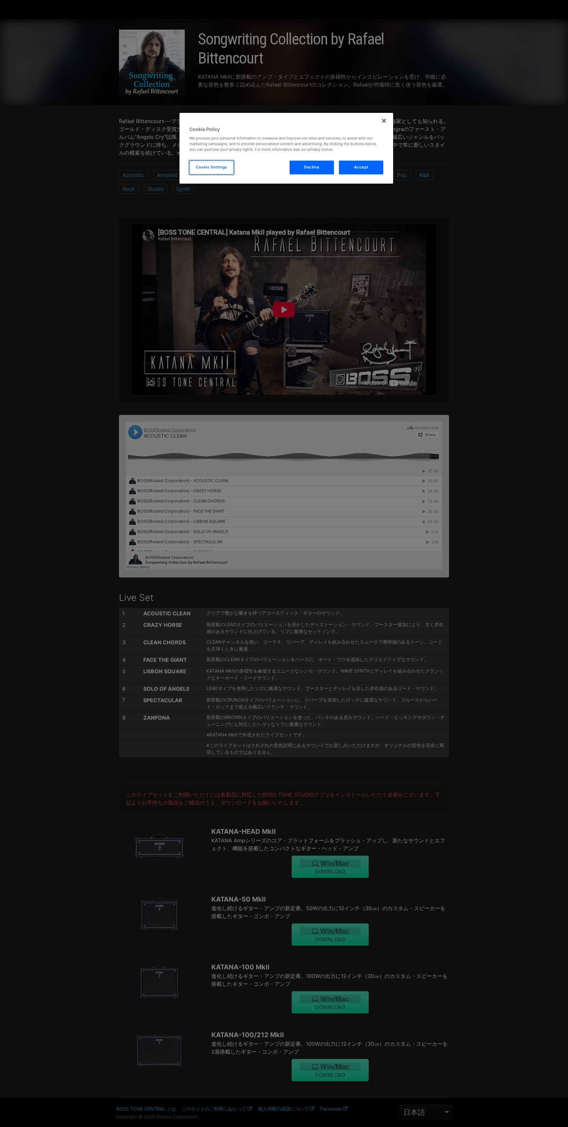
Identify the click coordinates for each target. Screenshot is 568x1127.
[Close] (384, 121)
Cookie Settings (211, 167)
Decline (311, 167)
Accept (361, 167)
